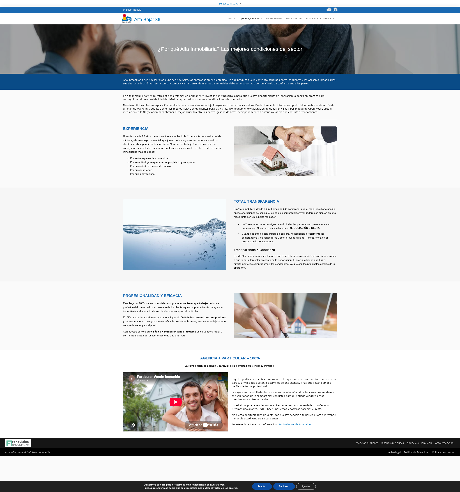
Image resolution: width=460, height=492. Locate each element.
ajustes (233, 488)
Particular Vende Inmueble (295, 424)
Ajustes (306, 486)
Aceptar (261, 486)
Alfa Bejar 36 (147, 19)
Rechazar (284, 486)
